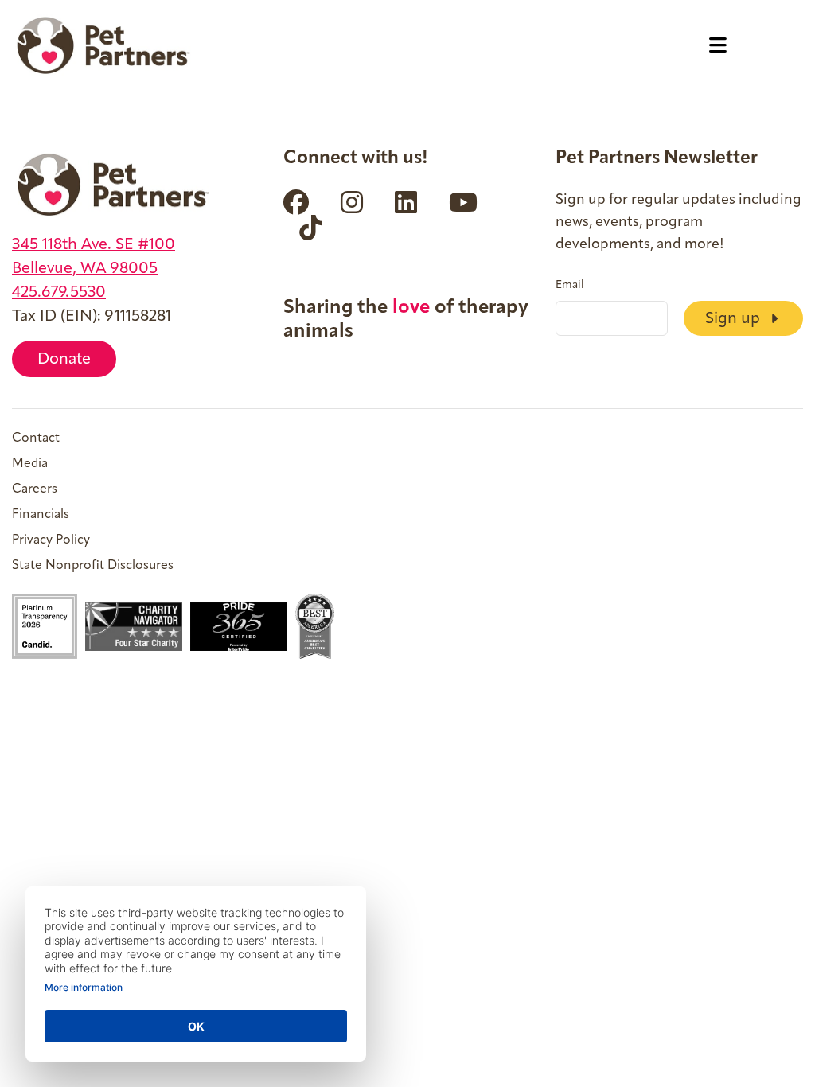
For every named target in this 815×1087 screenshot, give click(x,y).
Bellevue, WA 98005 (85, 269)
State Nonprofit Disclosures (93, 565)
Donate (64, 360)
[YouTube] (463, 202)
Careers (34, 489)
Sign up (734, 319)
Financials (40, 514)
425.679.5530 (59, 293)
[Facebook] (296, 202)
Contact (36, 438)
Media (30, 464)
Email (570, 285)
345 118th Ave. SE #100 (93, 245)
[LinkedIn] (406, 202)
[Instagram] (352, 202)
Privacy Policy (51, 540)
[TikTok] (310, 227)
